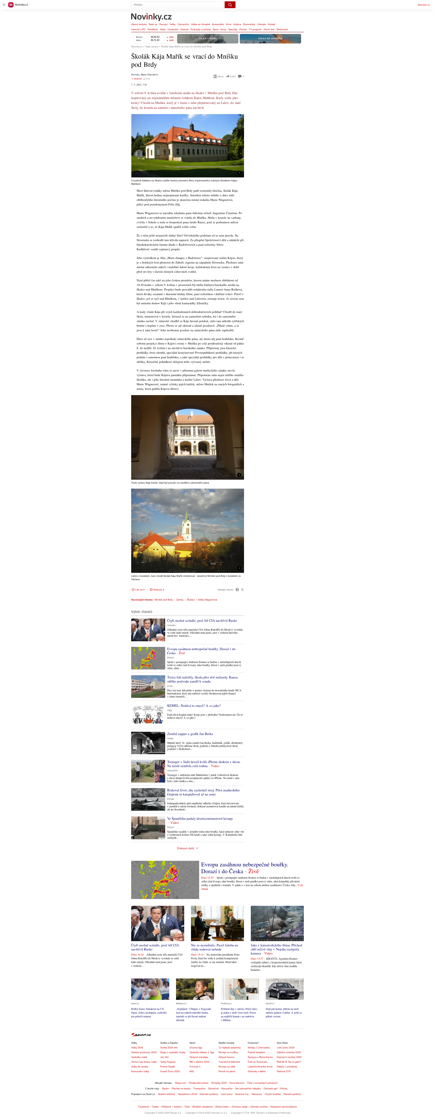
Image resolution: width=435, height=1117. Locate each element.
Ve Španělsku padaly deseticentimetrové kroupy (200, 818)
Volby (173, 24)
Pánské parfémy (292, 1094)
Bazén (165, 1088)
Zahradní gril (270, 1088)
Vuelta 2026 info (169, 1047)
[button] (187, 145)
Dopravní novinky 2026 (289, 1057)
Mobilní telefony (166, 1094)
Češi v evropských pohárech (262, 1083)
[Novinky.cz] (151, 17)
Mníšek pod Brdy (164, 599)
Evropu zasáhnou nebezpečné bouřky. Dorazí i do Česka (201, 651)
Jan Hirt (164, 1057)
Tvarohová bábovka (229, 1061)
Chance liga (195, 1047)
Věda (163, 29)
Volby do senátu (139, 1066)
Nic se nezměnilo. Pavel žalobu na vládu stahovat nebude (214, 947)
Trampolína (199, 1088)
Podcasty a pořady (201, 29)
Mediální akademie (202, 1106)
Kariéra (178, 1106)
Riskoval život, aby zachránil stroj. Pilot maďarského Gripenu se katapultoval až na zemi (203, 792)
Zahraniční (183, 24)
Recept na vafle (227, 1066)
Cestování (173, 29)
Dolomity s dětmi (257, 1071)
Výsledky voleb (139, 1057)
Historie (184, 29)
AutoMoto (152, 29)
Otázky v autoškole (287, 1066)
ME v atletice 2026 (199, 1061)
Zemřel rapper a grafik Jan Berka (190, 733)
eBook (221, 76)
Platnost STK (284, 1071)
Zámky (180, 599)
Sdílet (233, 76)
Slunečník (213, 1088)
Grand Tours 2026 (170, 1071)
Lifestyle (261, 24)
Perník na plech (227, 1071)
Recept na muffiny (228, 1052)
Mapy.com (180, 1083)
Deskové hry (242, 1094)
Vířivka (283, 1088)
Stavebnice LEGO (187, 1094)
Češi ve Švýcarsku (257, 1061)
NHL (191, 1071)
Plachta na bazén (181, 1088)
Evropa (170, 799)
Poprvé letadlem (256, 1052)
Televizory (256, 1094)
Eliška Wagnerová (207, 599)
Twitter (155, 1106)
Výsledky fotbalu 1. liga (201, 1052)
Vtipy (169, 710)
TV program (255, 29)
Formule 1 (195, 1066)
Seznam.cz (424, 4)
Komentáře (218, 24)
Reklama (166, 1106)
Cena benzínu (237, 1083)
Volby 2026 (137, 1047)
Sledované (282, 29)
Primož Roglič (167, 1066)
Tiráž (187, 1106)
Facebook (143, 1106)
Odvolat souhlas (259, 1106)
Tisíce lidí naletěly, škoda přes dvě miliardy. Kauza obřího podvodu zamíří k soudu (202, 679)
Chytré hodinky (273, 1094)
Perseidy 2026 (219, 1083)
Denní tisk (269, 29)
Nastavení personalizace (283, 1106)
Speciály (232, 29)
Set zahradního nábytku (248, 1088)
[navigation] (4, 4)
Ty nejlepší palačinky (230, 1047)
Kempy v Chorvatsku (259, 1047)
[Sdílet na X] (242, 589)
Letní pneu (226, 1094)
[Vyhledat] (230, 4)
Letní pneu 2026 (285, 1047)
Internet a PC (138, 29)
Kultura (237, 24)
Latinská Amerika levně (260, 1066)
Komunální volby (140, 1071)
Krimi (228, 24)
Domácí (163, 24)
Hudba (170, 738)
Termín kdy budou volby (144, 1061)
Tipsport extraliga (198, 1057)
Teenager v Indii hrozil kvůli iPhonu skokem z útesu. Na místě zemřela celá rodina (204, 763)
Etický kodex (222, 1106)
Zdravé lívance (226, 1057)
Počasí (243, 29)
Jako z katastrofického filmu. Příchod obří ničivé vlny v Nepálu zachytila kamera (276, 949)
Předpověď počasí (198, 1083)
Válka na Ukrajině (200, 24)
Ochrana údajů (240, 1106)
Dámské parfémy (209, 1094)
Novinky (135, 74)
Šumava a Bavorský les (260, 1057)
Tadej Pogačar (168, 1061)
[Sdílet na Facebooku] (237, 589)
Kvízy (223, 29)
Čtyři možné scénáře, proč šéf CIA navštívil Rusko (202, 620)
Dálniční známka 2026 (289, 1052)
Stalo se (153, 24)
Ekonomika (249, 24)
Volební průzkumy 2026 (143, 1052)
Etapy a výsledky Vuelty (172, 1052)
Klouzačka (226, 1088)
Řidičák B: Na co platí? (289, 1061)
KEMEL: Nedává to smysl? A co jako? (194, 705)
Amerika (171, 625)
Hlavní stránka (139, 24)
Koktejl (271, 24)
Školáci (191, 599)
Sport (216, 29)
